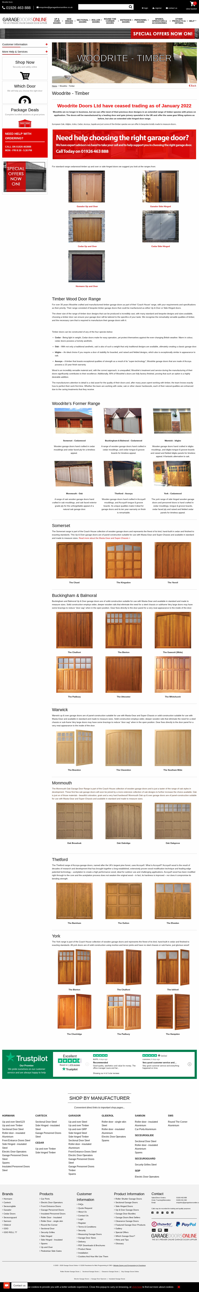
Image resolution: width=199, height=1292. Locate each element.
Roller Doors (96, 21)
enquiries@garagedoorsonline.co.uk (56, 7)
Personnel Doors (140, 21)
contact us (172, 8)
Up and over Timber (12, 1125)
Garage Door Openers (98, 1279)
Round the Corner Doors (110, 21)
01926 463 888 (18, 8)
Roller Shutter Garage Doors (69, 1271)
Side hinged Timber (45, 1152)
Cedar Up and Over (87, 246)
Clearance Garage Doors (110, 1271)
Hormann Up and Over (87, 286)
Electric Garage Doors (81, 1279)
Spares (6, 1162)
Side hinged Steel (77, 1133)
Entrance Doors (125, 21)
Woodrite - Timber (67, 86)
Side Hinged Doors (69, 21)
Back (193, 85)
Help (191, 21)
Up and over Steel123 (13, 1122)
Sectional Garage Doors (90, 1271)
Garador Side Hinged (160, 206)
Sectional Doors (83, 21)
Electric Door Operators (14, 1151)
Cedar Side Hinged (160, 246)
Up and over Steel (77, 1122)
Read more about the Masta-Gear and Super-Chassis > (104, 538)
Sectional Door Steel (13, 1129)
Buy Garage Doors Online (130, 1271)
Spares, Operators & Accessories (159, 21)
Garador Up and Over (87, 206)
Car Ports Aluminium (145, 1129)
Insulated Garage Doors (117, 1279)
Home (54, 86)
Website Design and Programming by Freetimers (129, 1265)
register (158, 8)
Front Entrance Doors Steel (16, 1140)
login (145, 8)
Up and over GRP (77, 1129)
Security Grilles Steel (146, 1164)
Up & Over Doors (57, 21)
